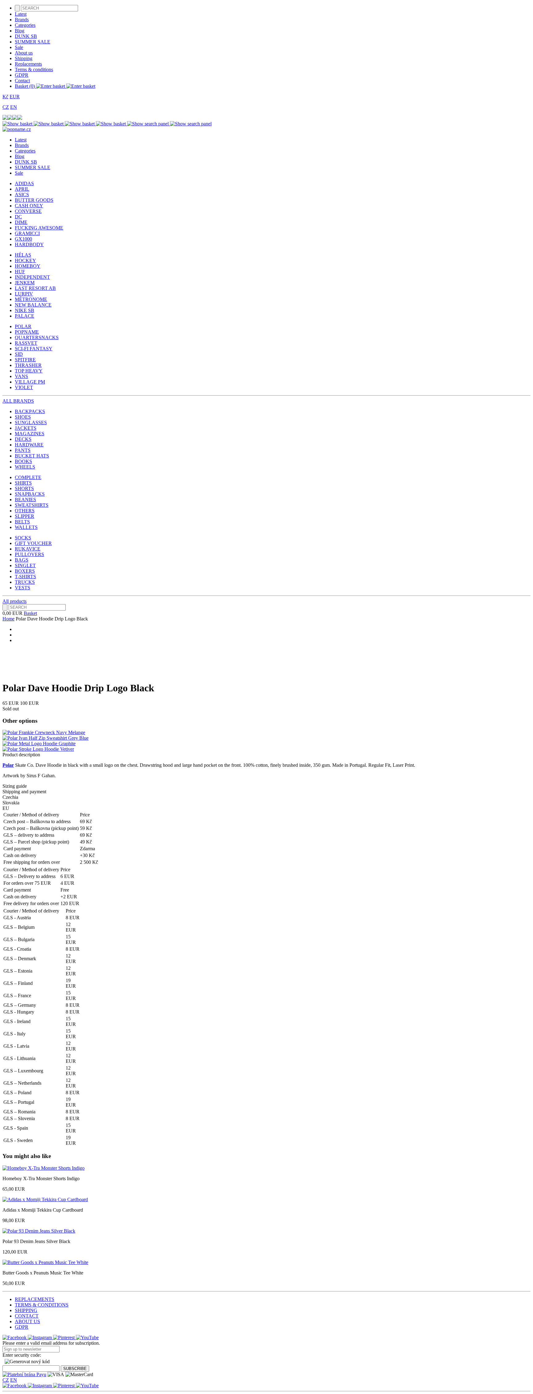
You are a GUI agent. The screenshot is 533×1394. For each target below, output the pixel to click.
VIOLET (24, 387)
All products (14, 601)
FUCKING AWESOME (39, 227)
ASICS (22, 194)
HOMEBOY (27, 266)
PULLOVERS (29, 554)
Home (8, 618)
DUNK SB (26, 36)
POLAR (23, 326)
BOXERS (25, 571)
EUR (15, 96)
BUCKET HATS (32, 455)
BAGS (21, 560)
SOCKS (23, 537)
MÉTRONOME (31, 299)
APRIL (22, 189)
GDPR (21, 75)
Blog (19, 30)
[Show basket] (33, 123)
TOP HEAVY (29, 370)
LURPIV (24, 293)
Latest (21, 14)
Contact (22, 80)
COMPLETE (28, 477)
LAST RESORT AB (35, 288)
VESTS (22, 587)
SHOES (23, 417)
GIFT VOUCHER (33, 543)
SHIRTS (23, 483)
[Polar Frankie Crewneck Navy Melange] (43, 732)
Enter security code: (21, 1355)
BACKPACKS (30, 411)
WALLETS (26, 527)
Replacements (28, 64)
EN (13, 107)
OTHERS (25, 510)
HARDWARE (29, 444)
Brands (22, 19)
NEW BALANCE (33, 304)
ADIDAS (24, 183)
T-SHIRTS (25, 576)
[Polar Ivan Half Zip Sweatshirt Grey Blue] (45, 738)
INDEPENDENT (32, 277)
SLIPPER (24, 516)
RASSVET (26, 343)
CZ (5, 107)
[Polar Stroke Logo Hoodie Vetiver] (38, 749)
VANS (21, 376)
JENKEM (25, 282)
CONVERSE (28, 211)
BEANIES (25, 499)
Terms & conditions (34, 69)
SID (19, 354)
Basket (30, 613)
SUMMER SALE (32, 41)
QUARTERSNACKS (37, 337)
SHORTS (24, 488)
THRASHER (28, 365)
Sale (19, 47)
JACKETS (25, 428)
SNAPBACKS (30, 494)
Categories (25, 25)
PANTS (23, 450)
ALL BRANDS (18, 401)
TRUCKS (25, 582)
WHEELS (25, 466)
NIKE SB (24, 310)
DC (18, 216)
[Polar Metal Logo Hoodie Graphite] (39, 743)
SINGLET (25, 565)
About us (24, 52)
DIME (21, 222)
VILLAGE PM (30, 381)
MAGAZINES (29, 433)
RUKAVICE (27, 548)
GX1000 (23, 239)
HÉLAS (23, 255)
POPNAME (27, 332)
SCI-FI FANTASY (33, 348)
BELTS (22, 521)
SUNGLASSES (31, 422)
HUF (20, 271)
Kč (5, 96)
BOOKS (23, 461)
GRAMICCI (27, 233)
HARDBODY (29, 244)
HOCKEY (25, 260)
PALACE (24, 316)
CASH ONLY (29, 205)
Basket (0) (25, 86)
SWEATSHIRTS (31, 505)
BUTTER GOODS (34, 200)
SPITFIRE (25, 359)
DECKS (23, 439)
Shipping (23, 58)
